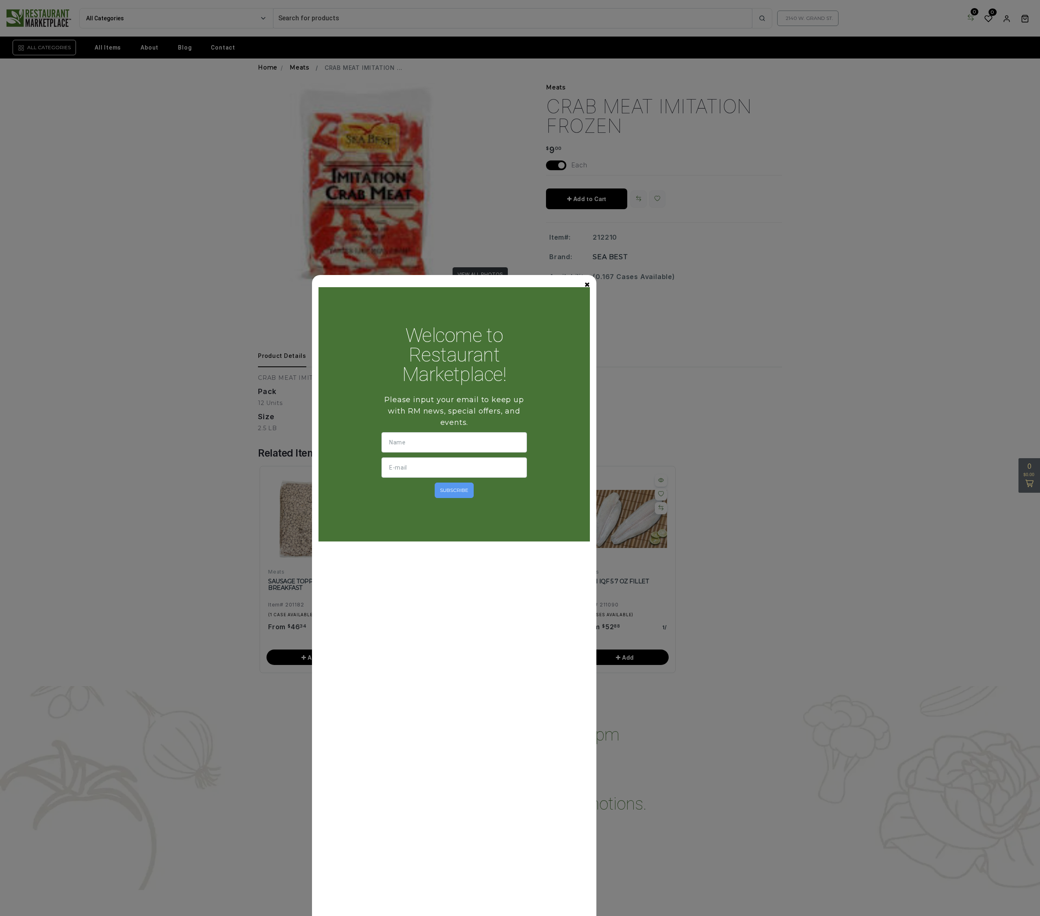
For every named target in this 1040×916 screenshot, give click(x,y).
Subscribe (454, 490)
